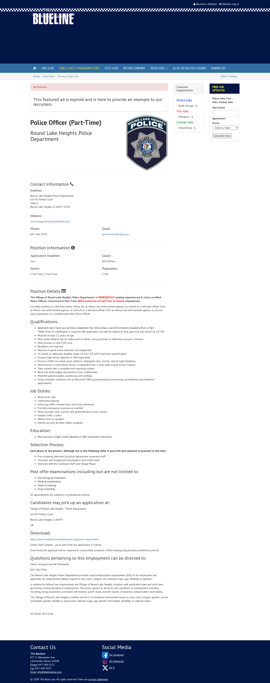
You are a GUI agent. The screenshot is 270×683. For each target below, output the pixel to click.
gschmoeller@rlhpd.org (115, 234)
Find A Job (48, 76)
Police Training (229, 76)
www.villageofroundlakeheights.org (49, 221)
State (215, 123)
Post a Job (111, 68)
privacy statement (98, 679)
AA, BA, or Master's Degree (189, 68)
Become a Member (206, 4)
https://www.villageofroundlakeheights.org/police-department (64, 539)
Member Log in (230, 4)
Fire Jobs (183, 111)
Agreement (219, 118)
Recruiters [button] (158, 68)
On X (112, 667)
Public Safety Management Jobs (79, 68)
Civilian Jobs (185, 122)
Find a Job (48, 68)
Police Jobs (184, 100)
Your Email (218, 107)
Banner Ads (218, 68)
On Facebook (116, 654)
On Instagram (116, 661)
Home (36, 76)
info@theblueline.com (49, 672)
